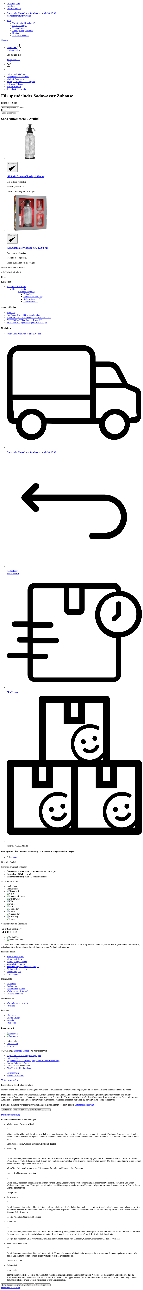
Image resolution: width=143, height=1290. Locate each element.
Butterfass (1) (29, 294)
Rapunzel (11, 312)
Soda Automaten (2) (32, 299)
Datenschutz (12, 1058)
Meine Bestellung (14, 959)
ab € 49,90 (31, 13)
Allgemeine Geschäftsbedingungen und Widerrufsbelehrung (33, 1060)
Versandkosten (18, 28)
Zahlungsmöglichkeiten (22, 30)
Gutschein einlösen (15, 993)
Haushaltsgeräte (19, 289)
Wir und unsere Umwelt (17, 1003)
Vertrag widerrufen (9, 1080)
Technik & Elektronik (16, 286)
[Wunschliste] (9, 64)
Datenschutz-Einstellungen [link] (18, 1065)
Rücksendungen (19, 25)
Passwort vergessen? (16, 988)
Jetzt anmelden (13, 50)
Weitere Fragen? (14, 971)
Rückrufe (11, 1006)
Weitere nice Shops (15, 1075)
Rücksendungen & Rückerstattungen (23, 966)
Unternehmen (13, 1073)
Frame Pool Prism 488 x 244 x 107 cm (24, 334)
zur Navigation (13, 3)
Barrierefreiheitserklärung (18, 1063)
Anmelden (11, 983)
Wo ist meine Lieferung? (17, 991)
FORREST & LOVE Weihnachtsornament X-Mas (29, 317)
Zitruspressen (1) (30, 301)
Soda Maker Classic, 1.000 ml (25, 176)
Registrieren (12, 986)
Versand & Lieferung (16, 964)
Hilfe (9, 20)
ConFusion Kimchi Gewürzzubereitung (24, 315)
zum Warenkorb (14, 8)
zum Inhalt (11, 6)
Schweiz (10, 1046)
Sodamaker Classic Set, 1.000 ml (27, 247)
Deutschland (12, 1043)
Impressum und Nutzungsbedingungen (24, 1055)
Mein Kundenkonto (15, 956)
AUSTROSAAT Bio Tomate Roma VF (24, 320)
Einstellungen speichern (12, 1285)
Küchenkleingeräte (26, 291)
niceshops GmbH (21, 1051)
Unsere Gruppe (13, 1018)
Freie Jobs (11, 1023)
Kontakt (15, 33)
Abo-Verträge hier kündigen (19, 1068)
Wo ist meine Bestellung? (23, 23)
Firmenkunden (13, 974)
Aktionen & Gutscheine (17, 969)
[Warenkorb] (74, 68)
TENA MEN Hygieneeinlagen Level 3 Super (27, 322)
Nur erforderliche (20, 1110)
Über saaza (11, 1015)
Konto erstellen (13, 59)
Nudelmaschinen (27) (32, 296)
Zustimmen (6, 1110)
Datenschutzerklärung (84, 1105)
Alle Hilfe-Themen (20, 35)
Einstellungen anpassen (39, 1110)
